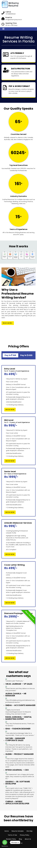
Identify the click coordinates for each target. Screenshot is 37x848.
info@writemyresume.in (13, 20)
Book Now (10, 409)
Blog (20, 839)
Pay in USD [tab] (26, 355)
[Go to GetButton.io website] (5, 846)
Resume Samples (18, 831)
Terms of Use (12, 835)
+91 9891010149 (10, 14)
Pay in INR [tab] (10, 355)
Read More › (8, 323)
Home (7, 831)
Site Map (29, 831)
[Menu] (3, 29)
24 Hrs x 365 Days (11, 25)
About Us (28, 839)
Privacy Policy (24, 835)
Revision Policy (11, 839)
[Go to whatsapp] (4, 842)
